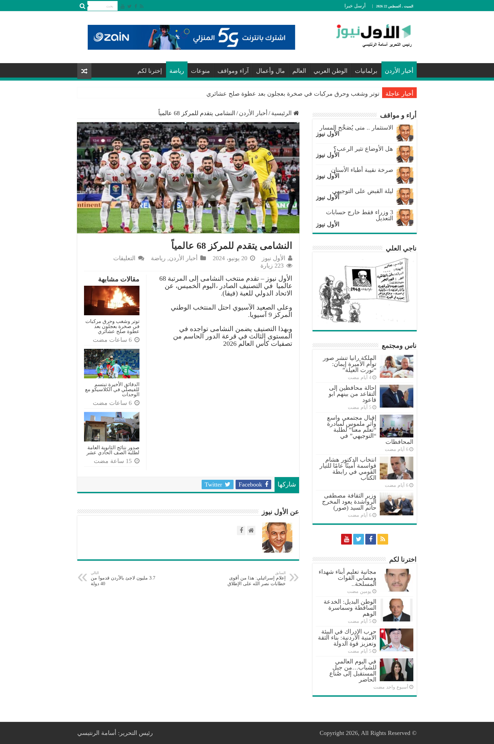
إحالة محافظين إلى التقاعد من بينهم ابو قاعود (352, 393)
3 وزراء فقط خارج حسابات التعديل (359, 215)
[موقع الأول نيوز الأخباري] (370, 35)
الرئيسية (282, 113)
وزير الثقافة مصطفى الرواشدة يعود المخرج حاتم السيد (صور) (349, 501)
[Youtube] (122, 6)
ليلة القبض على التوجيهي (362, 191)
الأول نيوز (273, 258)
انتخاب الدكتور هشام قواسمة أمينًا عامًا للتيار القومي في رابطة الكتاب (348, 468)
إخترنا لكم (149, 70)
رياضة (176, 70)
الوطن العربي (330, 70)
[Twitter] (129, 6)
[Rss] (141, 6)
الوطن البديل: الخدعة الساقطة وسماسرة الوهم (350, 607)
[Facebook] (136, 6)
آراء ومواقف (233, 70)
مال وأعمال (270, 70)
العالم (299, 70)
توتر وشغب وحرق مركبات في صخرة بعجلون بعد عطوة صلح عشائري (292, 93)
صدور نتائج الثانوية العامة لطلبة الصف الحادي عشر (112, 450)
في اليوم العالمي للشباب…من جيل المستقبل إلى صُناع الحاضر (352, 670)
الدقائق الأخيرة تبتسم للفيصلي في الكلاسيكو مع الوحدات (112, 389)
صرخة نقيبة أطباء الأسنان (362, 170)
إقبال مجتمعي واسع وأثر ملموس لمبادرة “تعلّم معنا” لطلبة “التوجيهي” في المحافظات (370, 429)
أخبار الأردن (399, 70)
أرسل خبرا (355, 5)
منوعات (200, 70)
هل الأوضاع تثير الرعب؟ (363, 148)
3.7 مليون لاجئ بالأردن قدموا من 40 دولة (123, 578)
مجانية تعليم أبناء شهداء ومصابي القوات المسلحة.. (347, 577)
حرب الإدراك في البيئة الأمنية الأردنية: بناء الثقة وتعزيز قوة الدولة (347, 637)
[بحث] (82, 6)
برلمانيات (366, 70)
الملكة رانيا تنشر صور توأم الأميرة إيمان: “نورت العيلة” (349, 364)
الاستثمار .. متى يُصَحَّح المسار (356, 127)
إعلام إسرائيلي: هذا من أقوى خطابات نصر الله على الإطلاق (257, 578)
